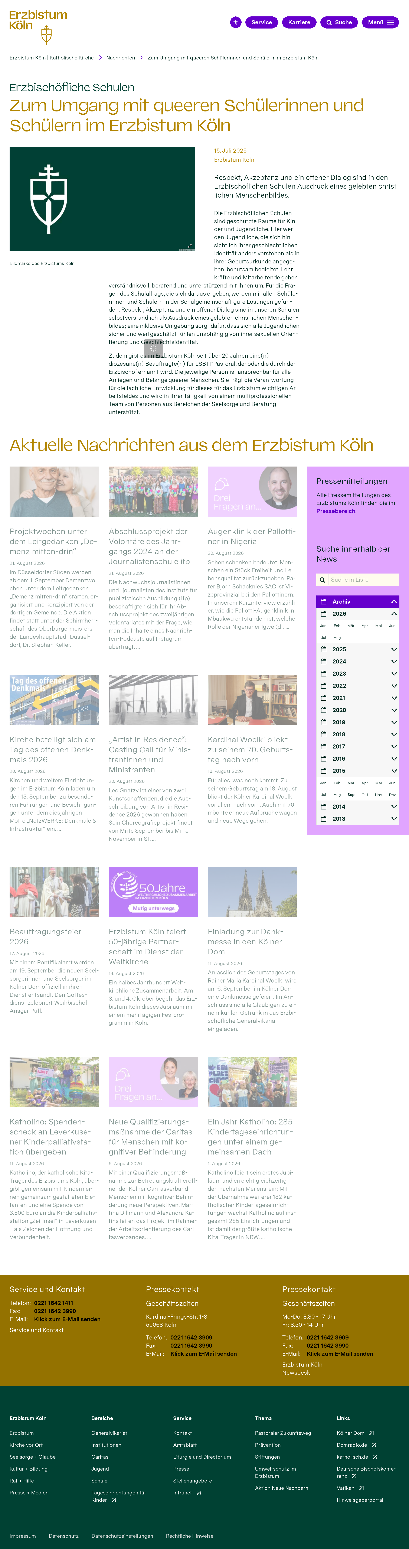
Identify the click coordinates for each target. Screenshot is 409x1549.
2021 (339, 697)
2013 (339, 818)
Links (343, 1418)
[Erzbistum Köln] (38, 27)
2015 (339, 770)
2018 (339, 734)
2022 (339, 685)
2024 (339, 661)
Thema (263, 1418)
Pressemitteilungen (351, 481)
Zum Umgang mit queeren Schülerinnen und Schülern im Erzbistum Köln (233, 58)
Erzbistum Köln (28, 1418)
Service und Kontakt (47, 1289)
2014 (339, 806)
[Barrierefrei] (236, 22)
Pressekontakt (172, 1289)
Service (182, 1418)
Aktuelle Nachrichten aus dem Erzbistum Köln (192, 445)
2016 (339, 758)
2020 (339, 710)
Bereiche (102, 1418)
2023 (339, 673)
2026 (339, 613)
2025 (339, 649)
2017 (339, 746)
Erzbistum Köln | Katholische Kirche (52, 58)
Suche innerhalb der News (353, 554)
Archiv (341, 601)
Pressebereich (335, 510)
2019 (339, 722)
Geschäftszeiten (172, 1303)
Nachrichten (120, 58)
